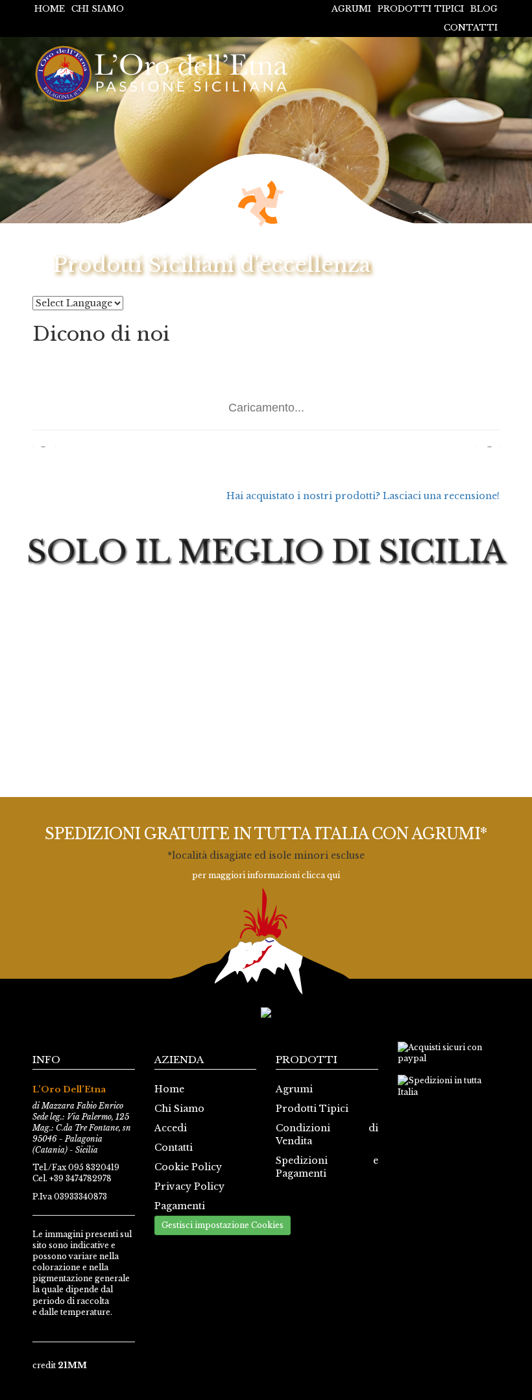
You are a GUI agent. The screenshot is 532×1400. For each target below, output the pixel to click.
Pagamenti (179, 1206)
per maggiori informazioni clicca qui (266, 875)
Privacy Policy (189, 1186)
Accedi (170, 1128)
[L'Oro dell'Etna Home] (164, 73)
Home (49, 8)
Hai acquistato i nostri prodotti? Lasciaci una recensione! (363, 496)
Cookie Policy (188, 1167)
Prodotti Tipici (421, 8)
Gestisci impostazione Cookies (223, 1225)
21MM (72, 1365)
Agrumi (351, 8)
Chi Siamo (97, 8)
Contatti (471, 27)
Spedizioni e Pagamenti (327, 1167)
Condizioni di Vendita (327, 1134)
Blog (484, 8)
